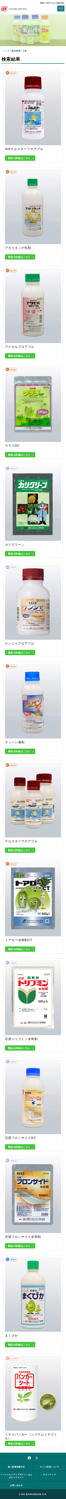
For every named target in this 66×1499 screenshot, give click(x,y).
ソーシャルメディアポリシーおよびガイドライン (16, 1476)
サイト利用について (49, 1466)
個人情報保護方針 (16, 1466)
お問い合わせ (16, 1485)
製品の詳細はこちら (19, 158)
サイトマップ (49, 1474)
